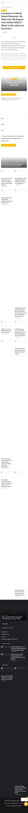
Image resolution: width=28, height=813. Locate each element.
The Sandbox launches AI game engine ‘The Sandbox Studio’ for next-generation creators (6, 483)
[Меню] (26, 3)
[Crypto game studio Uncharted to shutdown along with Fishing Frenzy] (7, 192)
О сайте (3, 636)
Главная (4, 7)
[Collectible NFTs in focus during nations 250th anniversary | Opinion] (21, 343)
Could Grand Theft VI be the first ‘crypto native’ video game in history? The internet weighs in (6, 182)
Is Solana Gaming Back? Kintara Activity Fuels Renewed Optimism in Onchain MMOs (20, 789)
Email (3, 124)
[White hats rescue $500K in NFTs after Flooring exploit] (7, 324)
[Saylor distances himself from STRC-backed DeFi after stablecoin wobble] (21, 530)
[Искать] (23, 3)
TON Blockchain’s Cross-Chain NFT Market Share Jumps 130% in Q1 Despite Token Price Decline (20, 332)
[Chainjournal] (7, 2)
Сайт (2, 130)
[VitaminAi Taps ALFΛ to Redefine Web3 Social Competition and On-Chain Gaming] (5, 656)
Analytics (9, 7)
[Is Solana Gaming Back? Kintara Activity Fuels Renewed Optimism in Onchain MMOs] (21, 726)
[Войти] (18, 3)
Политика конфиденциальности (9, 639)
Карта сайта (4, 632)
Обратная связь (5, 634)
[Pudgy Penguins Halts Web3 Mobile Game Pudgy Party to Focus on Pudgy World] (21, 173)
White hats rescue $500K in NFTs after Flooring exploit (6, 330)
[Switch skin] (20, 3)
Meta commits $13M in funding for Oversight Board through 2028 (7, 677)
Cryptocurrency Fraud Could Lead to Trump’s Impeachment (14, 84)
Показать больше (14, 67)
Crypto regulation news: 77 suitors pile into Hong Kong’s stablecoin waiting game (18, 648)
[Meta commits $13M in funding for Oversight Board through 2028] (7, 671)
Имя (2, 118)
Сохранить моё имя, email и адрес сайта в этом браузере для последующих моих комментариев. (12, 138)
